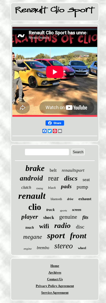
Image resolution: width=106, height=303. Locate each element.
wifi (44, 226)
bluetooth (56, 199)
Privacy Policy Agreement (55, 286)
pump (82, 187)
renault (32, 196)
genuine (68, 217)
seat (86, 179)
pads (66, 186)
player (29, 216)
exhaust (84, 199)
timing (39, 188)
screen (76, 210)
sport (56, 235)
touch (29, 228)
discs (70, 178)
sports (63, 210)
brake (35, 168)
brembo (43, 247)
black (52, 188)
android (31, 178)
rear (53, 178)
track (50, 210)
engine (28, 248)
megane (32, 237)
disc (80, 227)
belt (53, 170)
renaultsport (73, 170)
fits (85, 217)
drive (70, 199)
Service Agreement (54, 292)
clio (34, 207)
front (78, 235)
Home (54, 266)
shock (48, 217)
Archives (54, 272)
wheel (82, 248)
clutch (26, 187)
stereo (63, 245)
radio (62, 225)
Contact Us (55, 279)
